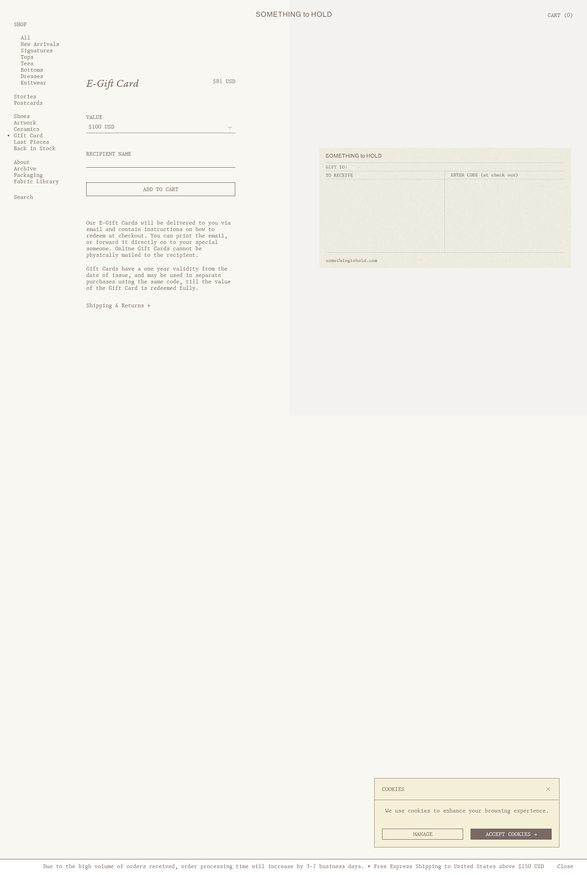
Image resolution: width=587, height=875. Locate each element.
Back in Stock (34, 148)
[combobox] (160, 127)
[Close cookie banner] (548, 789)
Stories (25, 96)
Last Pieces (31, 142)
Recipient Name (108, 154)
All (25, 37)
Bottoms (32, 70)
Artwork (25, 122)
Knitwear (33, 82)
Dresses (32, 76)
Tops (27, 57)
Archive (25, 168)
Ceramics (26, 129)
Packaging (28, 175)
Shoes (22, 116)
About (22, 162)
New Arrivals (40, 44)
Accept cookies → (511, 834)
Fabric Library (36, 181)
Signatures (37, 50)
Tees (27, 63)
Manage (422, 834)
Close (565, 866)
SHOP (20, 24)
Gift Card (28, 135)
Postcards (28, 103)
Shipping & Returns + (118, 305)
